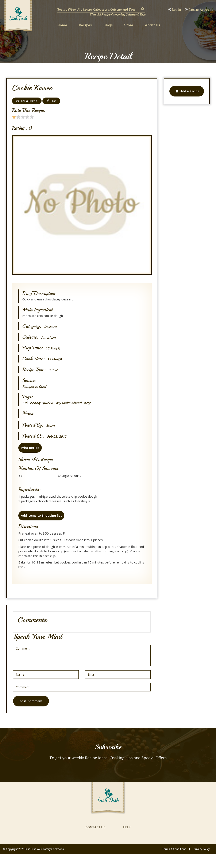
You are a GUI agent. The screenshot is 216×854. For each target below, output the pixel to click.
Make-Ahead (71, 403)
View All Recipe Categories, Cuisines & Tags (117, 14)
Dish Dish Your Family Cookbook (44, 849)
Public (52, 370)
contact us (95, 827)
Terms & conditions (174, 849)
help (127, 827)
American (48, 337)
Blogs (108, 25)
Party (86, 403)
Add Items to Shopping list (41, 515)
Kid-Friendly (31, 403)
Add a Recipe (189, 91)
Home (62, 25)
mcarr (50, 425)
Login (176, 9)
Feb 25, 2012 (56, 436)
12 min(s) (54, 359)
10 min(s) (53, 348)
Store (128, 25)
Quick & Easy (51, 403)
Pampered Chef (34, 386)
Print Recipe (30, 447)
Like (53, 101)
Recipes (85, 25)
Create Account (201, 9)
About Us (152, 25)
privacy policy (202, 849)
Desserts (50, 327)
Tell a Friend (28, 101)
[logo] (18, 16)
